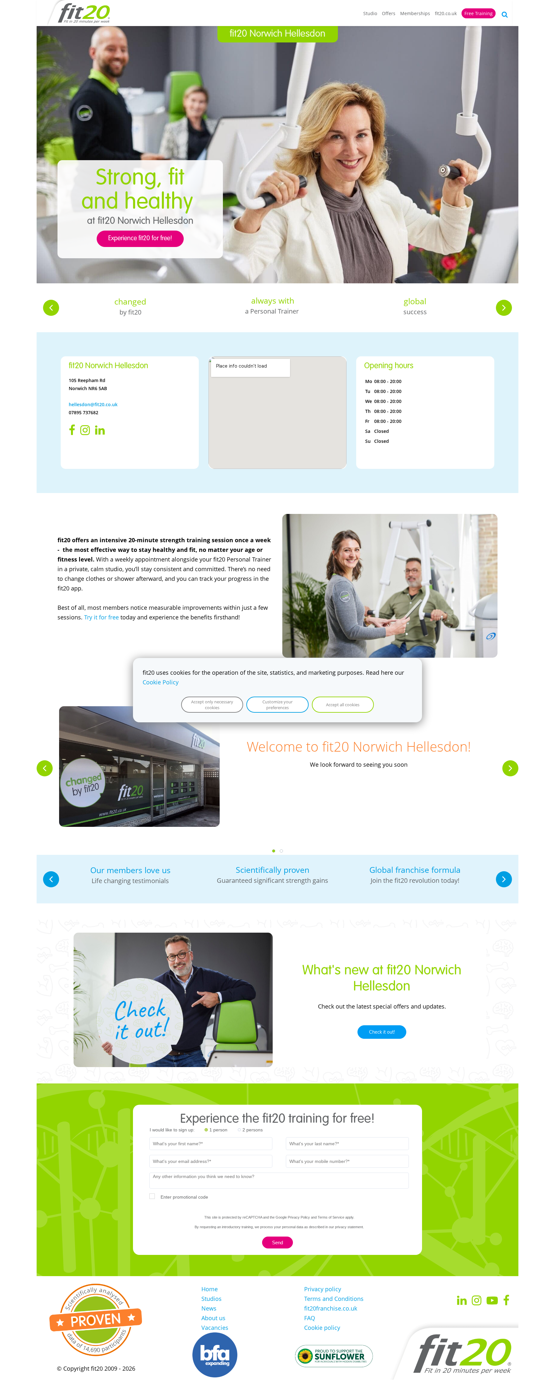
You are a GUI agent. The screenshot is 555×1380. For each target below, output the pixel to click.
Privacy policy (322, 1289)
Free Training (478, 13)
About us (213, 1318)
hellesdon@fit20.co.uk (93, 404)
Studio (370, 13)
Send (277, 1242)
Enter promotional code (184, 1197)
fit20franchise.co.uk (330, 1308)
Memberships (415, 13)
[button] (51, 308)
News (208, 1308)
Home (209, 1289)
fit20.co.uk (446, 13)
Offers (388, 13)
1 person (218, 1129)
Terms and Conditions (334, 1298)
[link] (390, 519)
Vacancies (214, 1327)
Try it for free (101, 617)
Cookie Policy (161, 682)
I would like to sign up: (172, 1129)
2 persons (252, 1129)
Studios (211, 1298)
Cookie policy (322, 1327)
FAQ (309, 1318)
